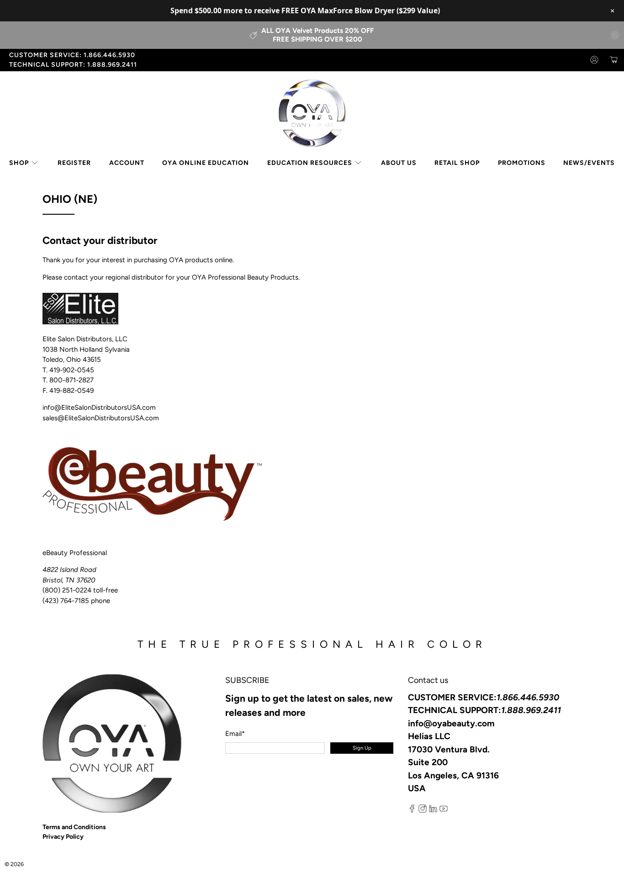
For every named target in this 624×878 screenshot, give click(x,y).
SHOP (19, 163)
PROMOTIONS (521, 163)
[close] (614, 35)
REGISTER (74, 163)
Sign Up (362, 748)
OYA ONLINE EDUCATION (205, 163)
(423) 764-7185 (65, 601)
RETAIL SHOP (457, 163)
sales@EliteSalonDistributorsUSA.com (100, 418)
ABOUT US (399, 163)
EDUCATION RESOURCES (309, 163)
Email (235, 734)
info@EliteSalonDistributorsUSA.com (99, 407)
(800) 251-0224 (66, 590)
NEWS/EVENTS (589, 163)
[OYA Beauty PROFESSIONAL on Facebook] (412, 811)
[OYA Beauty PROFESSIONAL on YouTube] (443, 811)
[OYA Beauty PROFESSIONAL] (312, 113)
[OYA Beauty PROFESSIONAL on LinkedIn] (433, 811)
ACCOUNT (126, 163)
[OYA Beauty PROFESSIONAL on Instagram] (422, 811)
